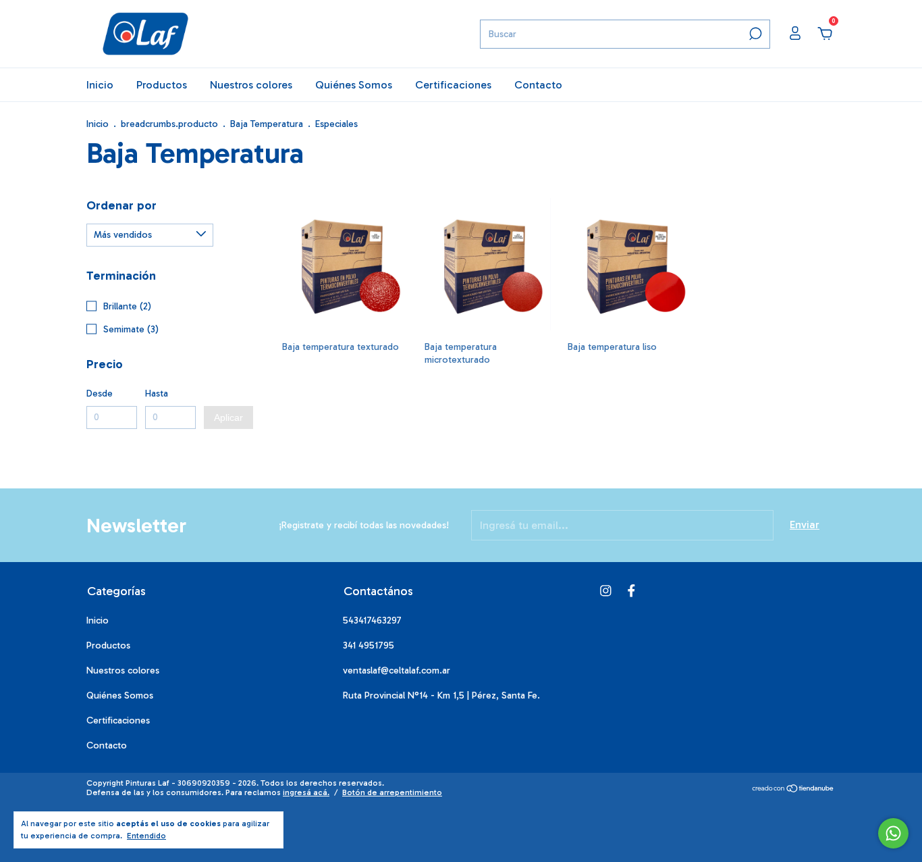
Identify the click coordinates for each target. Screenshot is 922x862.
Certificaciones (453, 84)
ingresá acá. (306, 792)
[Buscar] (754, 33)
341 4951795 (368, 645)
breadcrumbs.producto (169, 124)
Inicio (99, 84)
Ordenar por (121, 205)
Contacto (538, 84)
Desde (99, 393)
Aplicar (228, 417)
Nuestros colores (251, 84)
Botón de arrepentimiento (392, 792)
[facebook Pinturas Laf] (631, 590)
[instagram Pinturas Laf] (605, 590)
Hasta (156, 393)
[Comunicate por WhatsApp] (893, 833)
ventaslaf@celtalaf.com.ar (396, 670)
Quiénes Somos (353, 84)
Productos (161, 84)
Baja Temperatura (266, 124)
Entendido (146, 835)
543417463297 (372, 620)
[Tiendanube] (793, 789)
